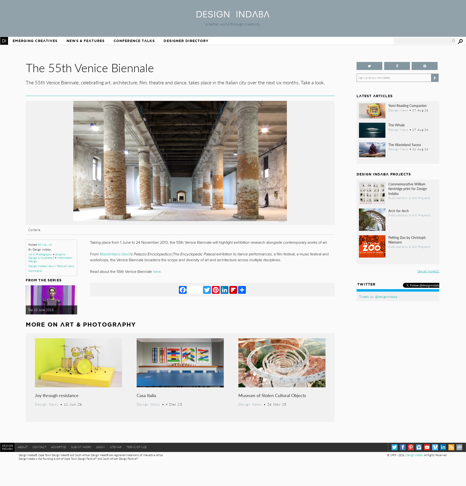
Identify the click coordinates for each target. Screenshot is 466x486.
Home (4, 41)
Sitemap (116, 447)
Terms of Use (136, 447)
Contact (39, 447)
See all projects (428, 271)
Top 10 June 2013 (41, 310)
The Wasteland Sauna (404, 144)
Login (100, 447)
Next (288, 190)
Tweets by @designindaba (378, 296)
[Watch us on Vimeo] (435, 447)
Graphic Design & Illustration (47, 256)
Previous (72, 190)
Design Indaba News (41, 266)
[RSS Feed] (451, 447)
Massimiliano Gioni (115, 254)
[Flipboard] (233, 290)
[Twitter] (207, 290)
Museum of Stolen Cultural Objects (272, 395)
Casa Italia (146, 395)
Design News (47, 404)
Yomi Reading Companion (407, 105)
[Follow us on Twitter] (370, 66)
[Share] (242, 290)
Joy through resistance (57, 395)
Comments (35, 271)
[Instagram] (419, 447)
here (157, 271)
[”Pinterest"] (425, 66)
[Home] (233, 16)
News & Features (86, 41)
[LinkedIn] (224, 290)
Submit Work (81, 447)
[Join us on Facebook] (397, 66)
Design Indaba (414, 455)
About (22, 447)
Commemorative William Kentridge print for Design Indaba (407, 189)
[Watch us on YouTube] (427, 447)
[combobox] (425, 41)
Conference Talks (134, 41)
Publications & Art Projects (409, 198)
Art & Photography (40, 254)
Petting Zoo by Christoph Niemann (407, 239)
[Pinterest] (216, 290)
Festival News (65, 266)
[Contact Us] (459, 447)
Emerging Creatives (35, 41)
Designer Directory (186, 41)
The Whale (396, 124)
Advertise (58, 447)
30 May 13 (45, 245)
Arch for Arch (398, 210)
